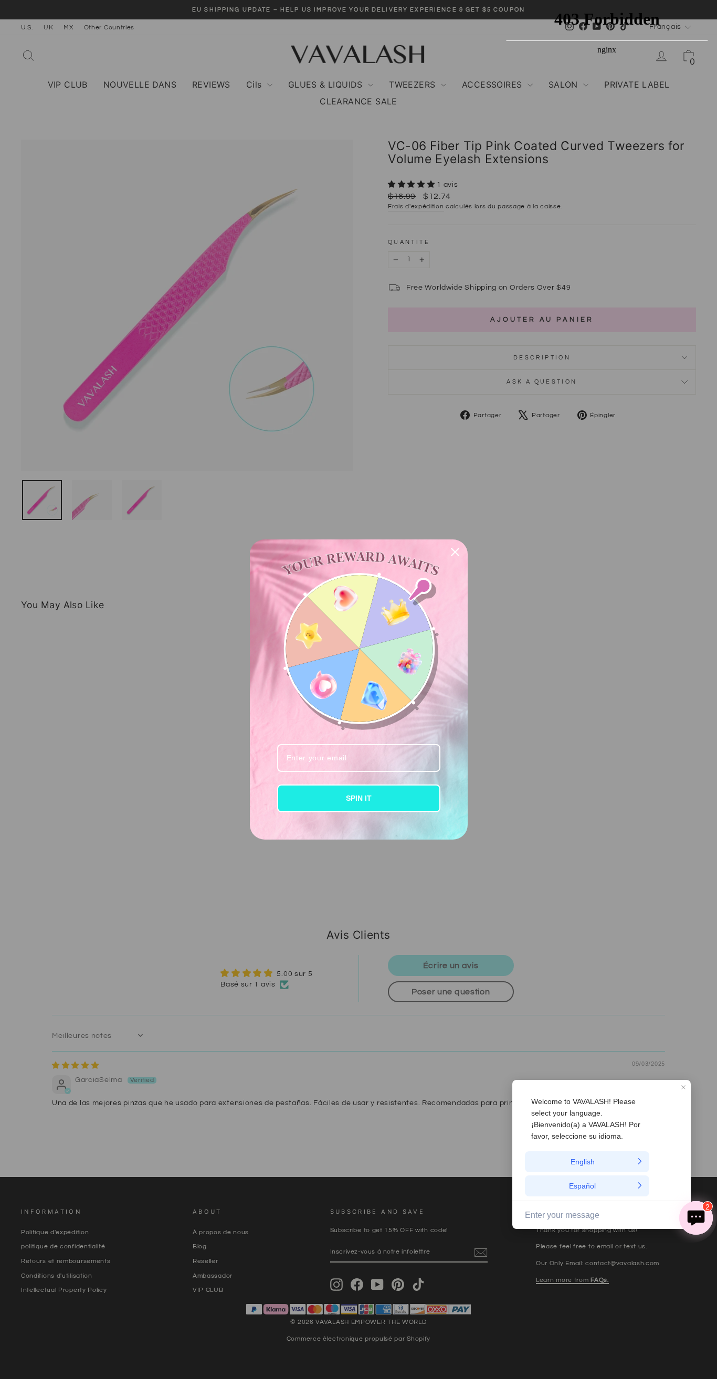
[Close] (455, 552)
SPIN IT (359, 798)
